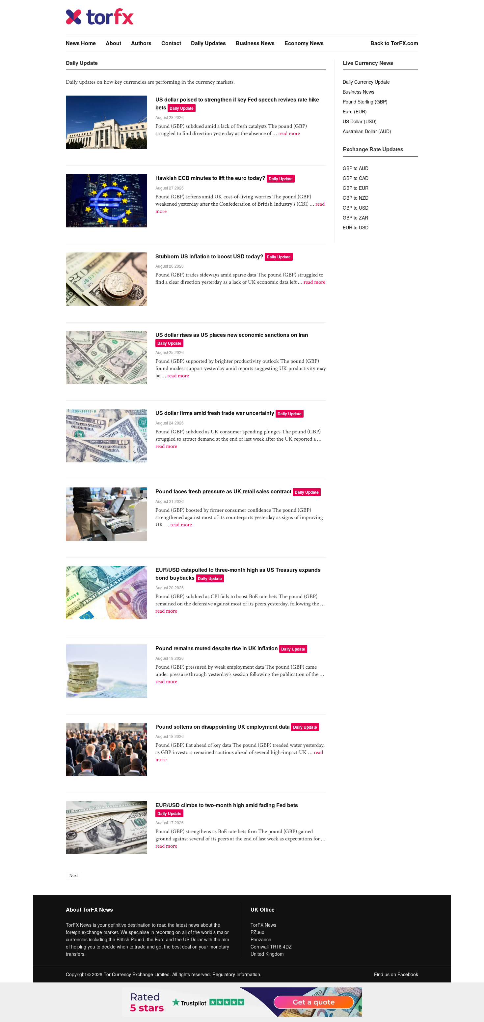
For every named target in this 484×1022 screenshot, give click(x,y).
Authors (141, 43)
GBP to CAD (355, 178)
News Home (81, 43)
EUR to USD (355, 227)
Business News (255, 43)
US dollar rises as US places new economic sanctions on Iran (231, 334)
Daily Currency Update (366, 81)
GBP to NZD (355, 197)
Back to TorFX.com (394, 43)
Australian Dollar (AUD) (367, 131)
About (113, 43)
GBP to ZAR (355, 217)
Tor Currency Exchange (128, 974)
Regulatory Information (236, 974)
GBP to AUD (355, 168)
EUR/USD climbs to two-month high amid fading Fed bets (226, 805)
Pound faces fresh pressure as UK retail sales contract (224, 491)
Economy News (304, 43)
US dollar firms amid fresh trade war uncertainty (215, 413)
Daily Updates (208, 43)
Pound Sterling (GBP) (365, 101)
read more (289, 133)
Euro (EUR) (355, 111)
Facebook (407, 974)
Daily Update (182, 108)
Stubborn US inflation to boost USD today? (210, 256)
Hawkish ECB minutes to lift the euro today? (211, 178)
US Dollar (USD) (360, 121)
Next (73, 875)
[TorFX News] (100, 23)
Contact (171, 43)
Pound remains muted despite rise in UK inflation (217, 648)
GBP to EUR (355, 188)
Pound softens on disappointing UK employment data (223, 726)
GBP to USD (355, 207)
